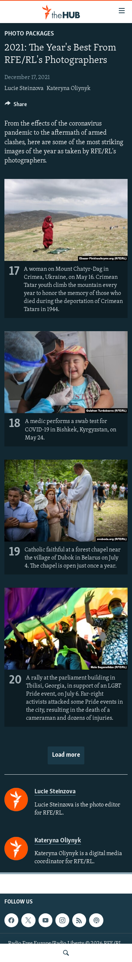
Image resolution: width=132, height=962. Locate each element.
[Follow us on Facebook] (11, 920)
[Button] (16, 106)
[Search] (66, 953)
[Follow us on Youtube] (45, 920)
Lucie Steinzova (24, 88)
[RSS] (79, 920)
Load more (66, 755)
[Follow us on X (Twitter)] (28, 920)
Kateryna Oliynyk (69, 88)
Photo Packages (29, 34)
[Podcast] (96, 920)
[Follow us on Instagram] (62, 920)
